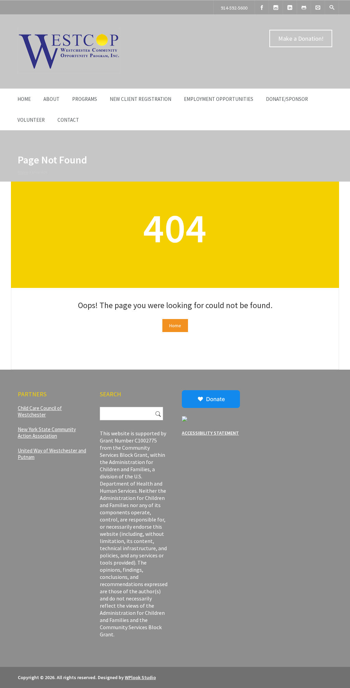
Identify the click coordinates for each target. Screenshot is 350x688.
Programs (84, 99)
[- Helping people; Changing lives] (69, 72)
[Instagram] (276, 7)
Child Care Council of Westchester (40, 411)
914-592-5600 (234, 8)
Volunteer (31, 120)
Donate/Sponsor (287, 99)
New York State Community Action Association (47, 432)
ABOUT (51, 99)
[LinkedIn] (290, 7)
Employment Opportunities (218, 99)
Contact (68, 120)
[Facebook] (262, 7)
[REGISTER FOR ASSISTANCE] (304, 7)
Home (24, 99)
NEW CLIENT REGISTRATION (140, 99)
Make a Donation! (301, 38)
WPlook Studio (140, 677)
